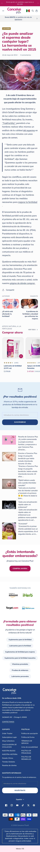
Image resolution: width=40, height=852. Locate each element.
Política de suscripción (29, 733)
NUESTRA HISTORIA (9, 754)
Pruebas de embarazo (20, 670)
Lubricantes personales (20, 676)
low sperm (6, 28)
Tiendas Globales (8, 762)
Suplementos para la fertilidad (20, 640)
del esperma (29, 130)
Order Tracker (7, 733)
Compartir (10, 290)
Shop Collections (8, 741)
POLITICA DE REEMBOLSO (26, 758)
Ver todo (32, 329)
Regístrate (20, 790)
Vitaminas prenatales (20, 664)
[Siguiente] (38, 3)
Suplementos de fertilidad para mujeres (20, 652)
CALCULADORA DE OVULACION (9, 745)
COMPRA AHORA (20, 568)
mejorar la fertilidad (27, 202)
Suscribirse (20, 422)
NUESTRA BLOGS (8, 751)
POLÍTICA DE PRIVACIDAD (26, 752)
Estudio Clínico (7, 758)
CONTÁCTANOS (8, 722)
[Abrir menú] (3, 11)
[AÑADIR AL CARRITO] (21, 356)
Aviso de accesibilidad (29, 747)
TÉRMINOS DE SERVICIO (26, 742)
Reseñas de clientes (9, 765)
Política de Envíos (27, 737)
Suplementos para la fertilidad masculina (20, 658)
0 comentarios (25, 55)
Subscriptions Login (9, 737)
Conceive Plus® (23, 825)
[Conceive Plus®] (14, 11)
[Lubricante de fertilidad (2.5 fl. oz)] (13, 348)
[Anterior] (2, 3)
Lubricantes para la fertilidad (20, 646)
